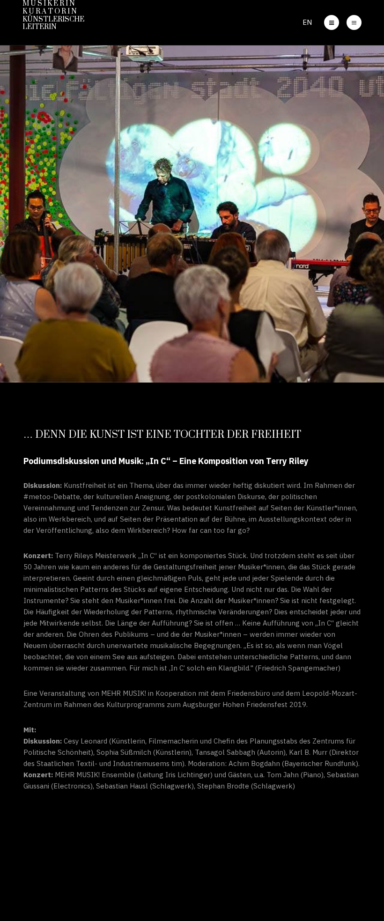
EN (307, 22)
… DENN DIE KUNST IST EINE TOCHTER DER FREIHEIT (162, 434)
